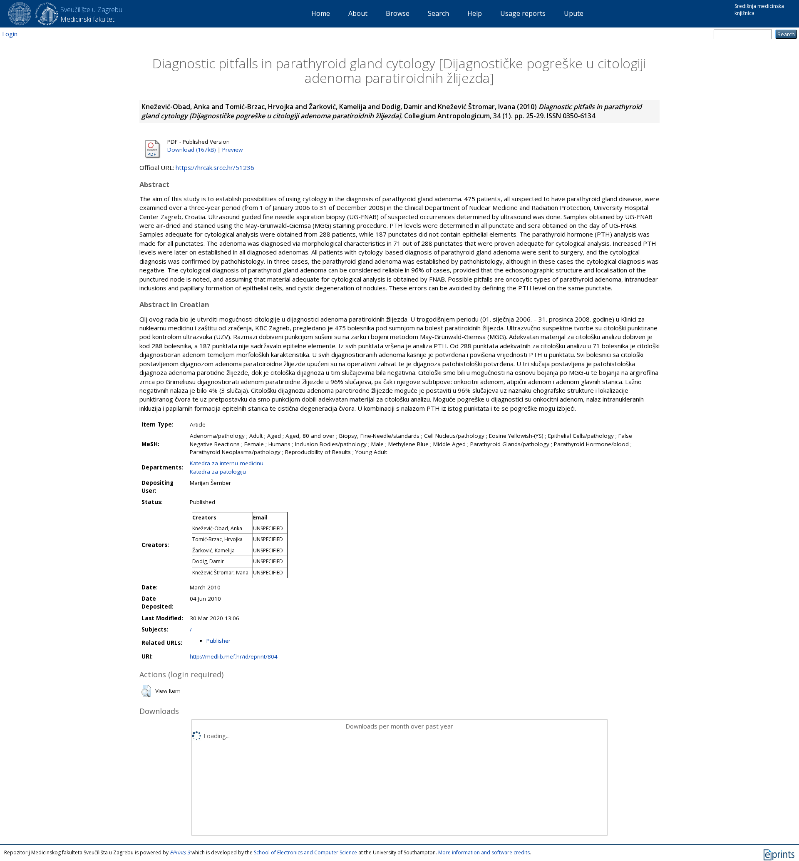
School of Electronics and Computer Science (305, 852)
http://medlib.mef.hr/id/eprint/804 (234, 656)
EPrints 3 (180, 852)
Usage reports (523, 13)
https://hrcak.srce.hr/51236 (215, 167)
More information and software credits (484, 852)
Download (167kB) (191, 149)
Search (438, 13)
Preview (232, 149)
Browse (397, 13)
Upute (573, 13)
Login (9, 34)
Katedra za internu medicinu (226, 463)
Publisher (218, 640)
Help (474, 13)
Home (320, 13)
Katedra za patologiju (218, 471)
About (357, 13)
